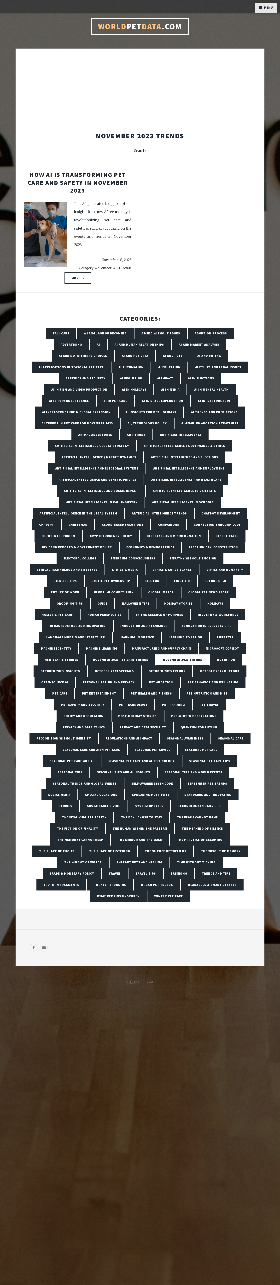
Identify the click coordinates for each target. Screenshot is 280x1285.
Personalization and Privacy (108, 682)
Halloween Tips (136, 603)
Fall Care (61, 333)
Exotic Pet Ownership (111, 581)
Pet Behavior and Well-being (213, 682)
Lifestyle (225, 637)
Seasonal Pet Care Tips (209, 761)
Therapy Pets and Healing (140, 862)
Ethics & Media (125, 570)
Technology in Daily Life (199, 806)
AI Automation (131, 367)
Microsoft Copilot (222, 648)
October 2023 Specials (114, 671)
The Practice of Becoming (200, 840)
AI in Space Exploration (162, 401)
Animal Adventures (95, 435)
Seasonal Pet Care (201, 750)
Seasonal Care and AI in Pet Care (91, 750)
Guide (102, 603)
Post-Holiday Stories (137, 716)
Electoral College (80, 558)
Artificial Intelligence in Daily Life (184, 491)
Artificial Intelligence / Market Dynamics (99, 457)
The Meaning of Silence (202, 828)
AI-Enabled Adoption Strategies (209, 423)
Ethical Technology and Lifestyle (67, 570)
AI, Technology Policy (147, 423)
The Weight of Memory (221, 851)
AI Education (169, 367)
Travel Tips (145, 873)
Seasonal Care (231, 738)
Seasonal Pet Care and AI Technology (141, 761)
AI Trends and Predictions (214, 412)
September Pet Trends (207, 783)
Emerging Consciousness (133, 558)
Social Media (59, 795)
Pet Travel (209, 705)
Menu (268, 7)
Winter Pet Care (168, 896)
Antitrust (136, 435)
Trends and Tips (216, 873)
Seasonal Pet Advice (152, 750)
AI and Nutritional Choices (83, 356)
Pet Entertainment (99, 693)
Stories (65, 806)
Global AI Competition (114, 592)
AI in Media (170, 389)
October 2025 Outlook (220, 671)
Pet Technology (133, 705)
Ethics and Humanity (224, 570)
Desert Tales (227, 536)
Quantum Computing (199, 727)
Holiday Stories (178, 603)
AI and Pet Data (135, 356)
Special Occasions (101, 795)
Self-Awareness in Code (152, 783)
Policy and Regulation (84, 716)
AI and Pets (173, 356)
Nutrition (226, 660)
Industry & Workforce (218, 615)
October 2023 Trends (167, 671)
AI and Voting (209, 356)
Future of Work (65, 592)
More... (77, 278)
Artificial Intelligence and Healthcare (186, 480)
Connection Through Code (217, 525)
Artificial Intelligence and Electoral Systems (97, 468)
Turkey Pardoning (110, 885)
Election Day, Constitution (213, 547)
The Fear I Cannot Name (197, 817)
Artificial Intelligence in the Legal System (78, 513)
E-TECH (134, 981)
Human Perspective (105, 615)
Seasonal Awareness (185, 738)
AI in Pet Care (115, 401)
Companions (168, 525)
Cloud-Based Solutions (122, 525)
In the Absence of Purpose (159, 615)
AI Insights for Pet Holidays (150, 412)
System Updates (149, 806)
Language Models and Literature (75, 637)
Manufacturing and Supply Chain (161, 648)
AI (98, 344)
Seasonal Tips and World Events (193, 772)
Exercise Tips (65, 581)
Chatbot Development (221, 513)
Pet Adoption (161, 682)
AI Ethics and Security (85, 378)
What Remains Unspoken (118, 896)
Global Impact (161, 592)
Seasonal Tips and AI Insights (123, 772)
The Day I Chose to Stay (141, 817)
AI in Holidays (134, 389)
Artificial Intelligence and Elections (184, 457)
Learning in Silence (136, 637)
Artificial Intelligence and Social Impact (101, 491)
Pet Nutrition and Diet (207, 693)
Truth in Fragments (61, 885)
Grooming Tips (70, 603)
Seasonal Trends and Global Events (85, 783)
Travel (115, 873)
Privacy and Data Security (143, 727)
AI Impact (165, 378)
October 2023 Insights (60, 671)
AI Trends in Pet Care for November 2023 (77, 423)
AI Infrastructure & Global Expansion (76, 412)
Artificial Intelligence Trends (159, 513)
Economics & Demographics (150, 547)
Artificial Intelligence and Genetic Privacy (98, 480)
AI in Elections (201, 378)
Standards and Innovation (208, 795)
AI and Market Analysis (199, 344)
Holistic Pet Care (57, 615)
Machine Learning (101, 648)
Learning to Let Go (185, 637)
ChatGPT (46, 525)
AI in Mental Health (211, 389)
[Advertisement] (140, 86)
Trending (179, 873)
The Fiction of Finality (77, 828)
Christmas (78, 525)
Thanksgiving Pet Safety (84, 817)
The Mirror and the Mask (140, 840)
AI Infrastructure (214, 401)
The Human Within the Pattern (140, 828)
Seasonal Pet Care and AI (72, 761)
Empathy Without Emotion (193, 558)
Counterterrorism (58, 536)
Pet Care (60, 693)
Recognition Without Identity (63, 738)
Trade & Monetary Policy (72, 873)
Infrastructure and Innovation (77, 626)
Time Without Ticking (196, 862)
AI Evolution (131, 378)
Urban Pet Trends (157, 885)
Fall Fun (152, 581)
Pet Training (173, 705)
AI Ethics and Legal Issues (218, 367)
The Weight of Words (83, 862)
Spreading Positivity (151, 795)
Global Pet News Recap (208, 592)
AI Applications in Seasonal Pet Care (71, 367)
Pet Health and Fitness (151, 693)
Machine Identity (56, 648)
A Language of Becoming (105, 333)
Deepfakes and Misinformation (174, 536)
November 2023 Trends (182, 660)
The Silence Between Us (166, 851)
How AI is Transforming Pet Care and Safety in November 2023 (78, 182)
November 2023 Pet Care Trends (120, 660)
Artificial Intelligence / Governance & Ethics (184, 446)
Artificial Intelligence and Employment (189, 468)
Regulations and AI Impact (129, 738)
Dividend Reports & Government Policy (77, 547)
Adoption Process (211, 333)
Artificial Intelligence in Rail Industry (102, 502)
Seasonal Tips (70, 772)
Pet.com (140, 26)
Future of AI (216, 581)
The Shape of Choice (57, 851)
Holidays (215, 603)
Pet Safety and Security (82, 705)
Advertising (71, 344)
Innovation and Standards (144, 626)
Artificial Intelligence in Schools (183, 502)
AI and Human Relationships (139, 344)
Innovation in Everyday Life (206, 626)
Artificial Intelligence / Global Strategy (92, 446)
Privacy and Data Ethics (84, 727)
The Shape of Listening (109, 851)
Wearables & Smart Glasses (212, 885)
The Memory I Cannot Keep (80, 840)
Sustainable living (104, 806)
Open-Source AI (54, 682)
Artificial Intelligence (181, 435)
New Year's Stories (61, 660)
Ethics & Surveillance (172, 570)
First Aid (182, 581)
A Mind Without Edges (160, 333)
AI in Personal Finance (69, 401)
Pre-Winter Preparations (193, 716)
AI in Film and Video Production (79, 389)
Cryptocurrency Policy (111, 536)
